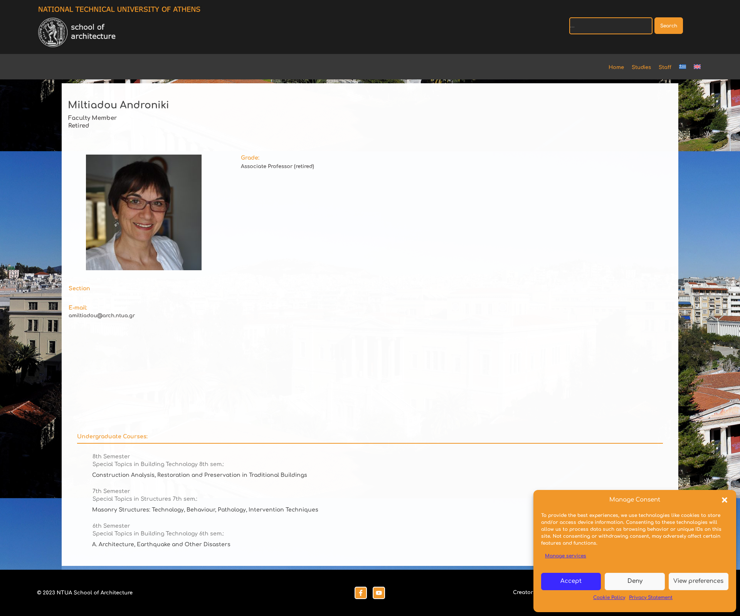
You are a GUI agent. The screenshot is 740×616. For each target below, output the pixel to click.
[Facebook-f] (361, 593)
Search (668, 26)
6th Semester (111, 526)
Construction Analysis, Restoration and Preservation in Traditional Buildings (199, 475)
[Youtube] (379, 593)
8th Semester (111, 456)
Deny (634, 581)
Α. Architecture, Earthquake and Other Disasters (161, 544)
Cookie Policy (609, 597)
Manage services (565, 556)
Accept (571, 581)
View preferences (698, 581)
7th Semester (111, 491)
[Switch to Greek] (686, 68)
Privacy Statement (651, 597)
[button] (724, 500)
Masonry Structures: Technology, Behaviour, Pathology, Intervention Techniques (205, 510)
